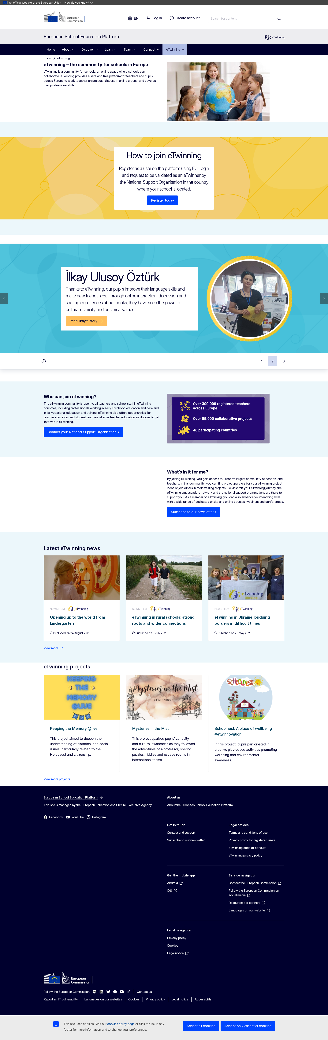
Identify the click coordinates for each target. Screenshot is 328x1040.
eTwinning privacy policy (245, 855)
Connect (149, 49)
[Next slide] (324, 298)
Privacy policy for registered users (252, 840)
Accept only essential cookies (247, 1026)
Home (51, 49)
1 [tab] (262, 361)
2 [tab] (273, 361)
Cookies (172, 945)
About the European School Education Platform (200, 805)
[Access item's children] (74, 49)
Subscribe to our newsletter (192, 512)
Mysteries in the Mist (150, 728)
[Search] (279, 18)
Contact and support (181, 832)
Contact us (144, 992)
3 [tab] (284, 361)
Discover (87, 49)
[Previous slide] (4, 298)
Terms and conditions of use (248, 832)
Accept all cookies (200, 1026)
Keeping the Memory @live (74, 728)
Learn (109, 49)
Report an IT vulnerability (61, 999)
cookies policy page (121, 1024)
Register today (162, 200)
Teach (128, 49)
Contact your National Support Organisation (81, 432)
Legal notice (179, 999)
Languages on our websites (103, 999)
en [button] (136, 18)
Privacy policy (176, 938)
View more (51, 648)
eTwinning (173, 49)
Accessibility (203, 999)
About (66, 49)
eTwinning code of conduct (247, 848)
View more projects (57, 779)
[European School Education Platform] (67, 17)
